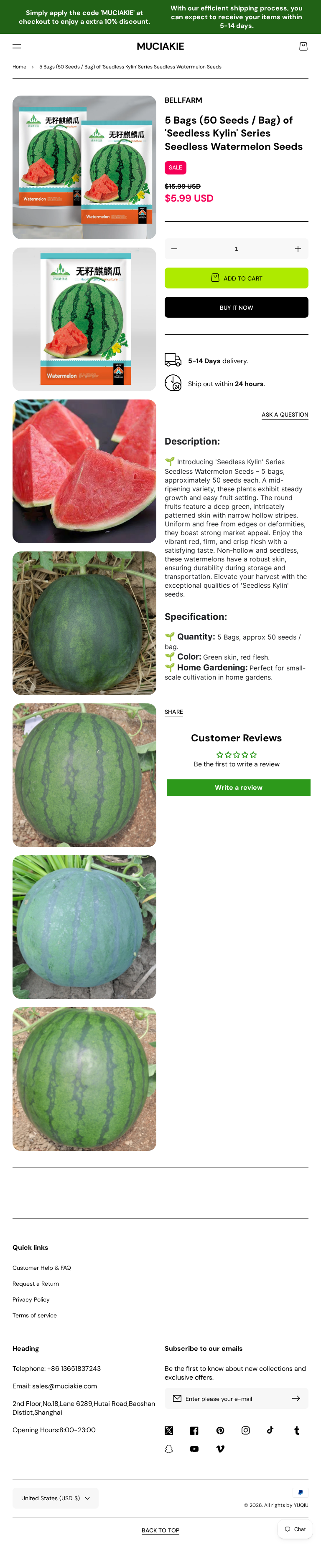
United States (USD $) (50, 1498)
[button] (17, 46)
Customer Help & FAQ (42, 1267)
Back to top (160, 1530)
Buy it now (236, 307)
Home (19, 66)
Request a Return (36, 1283)
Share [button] (174, 711)
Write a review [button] (238, 787)
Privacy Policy (31, 1299)
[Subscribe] (298, 1398)
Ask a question (285, 414)
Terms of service (35, 1315)
